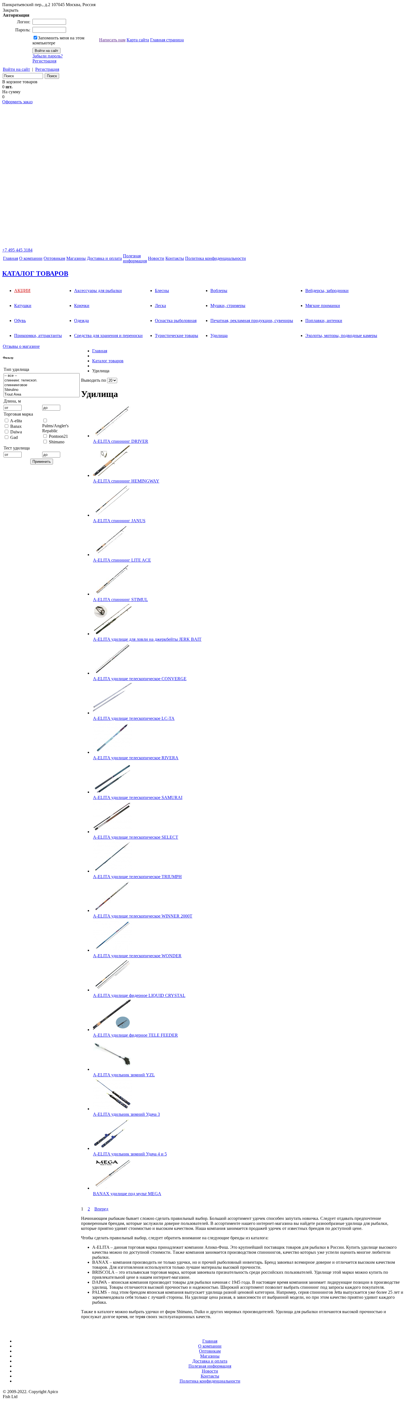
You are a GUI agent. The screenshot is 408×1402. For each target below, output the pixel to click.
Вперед (101, 1209)
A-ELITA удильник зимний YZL (124, 1074)
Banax (16, 426)
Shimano (56, 441)
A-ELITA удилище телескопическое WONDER (137, 955)
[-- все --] (41, 375)
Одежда (81, 320)
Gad (14, 437)
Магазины (76, 258)
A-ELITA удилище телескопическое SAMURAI (137, 797)
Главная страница (167, 39)
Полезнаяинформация (135, 258)
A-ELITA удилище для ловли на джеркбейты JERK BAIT (147, 639)
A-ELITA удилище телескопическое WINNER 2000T (142, 916)
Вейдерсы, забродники (327, 290)
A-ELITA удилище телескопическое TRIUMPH (137, 876)
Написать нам (112, 39)
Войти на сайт (16, 69)
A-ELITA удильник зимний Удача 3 (126, 1114)
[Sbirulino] (41, 390)
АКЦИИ (22, 290)
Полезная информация (209, 1366)
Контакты (174, 258)
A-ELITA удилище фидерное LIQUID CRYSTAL (139, 995)
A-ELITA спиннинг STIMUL (120, 599)
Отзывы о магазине (21, 346)
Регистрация (44, 61)
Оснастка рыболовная (176, 320)
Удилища (219, 335)
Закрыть (10, 10)
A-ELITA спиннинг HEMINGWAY (126, 481)
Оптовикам (54, 258)
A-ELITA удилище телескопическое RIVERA (135, 757)
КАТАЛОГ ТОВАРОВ (35, 273)
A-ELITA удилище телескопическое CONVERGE (140, 678)
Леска (160, 305)
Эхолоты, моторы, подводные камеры (341, 335)
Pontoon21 (58, 436)
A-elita (16, 420)
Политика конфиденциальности (215, 258)
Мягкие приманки (322, 305)
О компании (30, 258)
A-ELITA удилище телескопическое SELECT (135, 837)
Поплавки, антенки (323, 320)
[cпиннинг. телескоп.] (41, 380)
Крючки (81, 305)
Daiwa (16, 431)
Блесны (162, 290)
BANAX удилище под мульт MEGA (127, 1193)
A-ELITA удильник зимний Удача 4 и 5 (130, 1154)
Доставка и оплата (104, 258)
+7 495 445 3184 (17, 250)
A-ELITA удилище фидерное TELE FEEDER (135, 1035)
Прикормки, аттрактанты (38, 335)
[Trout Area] (41, 394)
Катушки (22, 305)
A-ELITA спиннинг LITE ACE (122, 560)
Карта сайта (138, 39)
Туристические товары (176, 335)
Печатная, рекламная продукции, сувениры (251, 320)
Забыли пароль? (47, 56)
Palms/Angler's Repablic (55, 428)
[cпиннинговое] (41, 385)
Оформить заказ (17, 101)
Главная (10, 258)
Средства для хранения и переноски (108, 335)
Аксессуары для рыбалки (98, 290)
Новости (156, 258)
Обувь (20, 320)
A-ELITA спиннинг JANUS (119, 520)
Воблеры (218, 290)
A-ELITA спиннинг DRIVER (120, 441)
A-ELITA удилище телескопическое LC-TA (134, 718)
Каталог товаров (108, 360)
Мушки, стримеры (227, 305)
